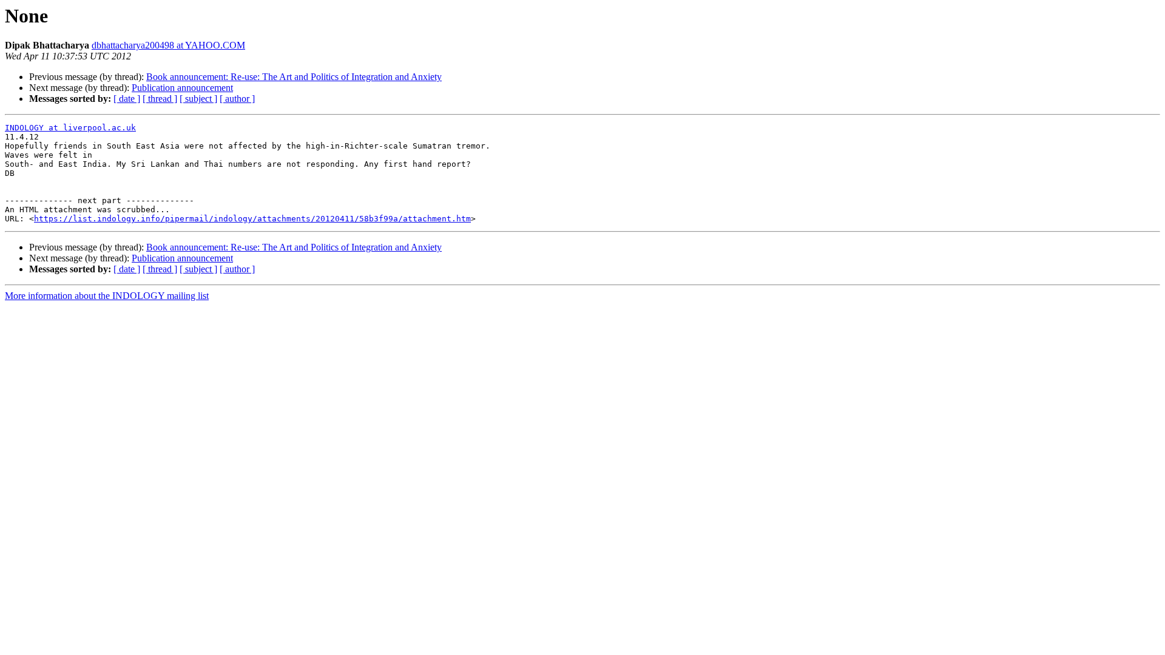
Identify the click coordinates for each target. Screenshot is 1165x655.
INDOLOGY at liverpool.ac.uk (70, 127)
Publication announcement (182, 87)
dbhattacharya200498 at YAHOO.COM (168, 45)
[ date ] (126, 98)
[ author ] (237, 98)
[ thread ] (160, 98)
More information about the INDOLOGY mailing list (107, 296)
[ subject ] (198, 98)
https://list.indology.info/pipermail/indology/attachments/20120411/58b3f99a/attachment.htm (252, 218)
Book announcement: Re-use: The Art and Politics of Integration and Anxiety (294, 77)
